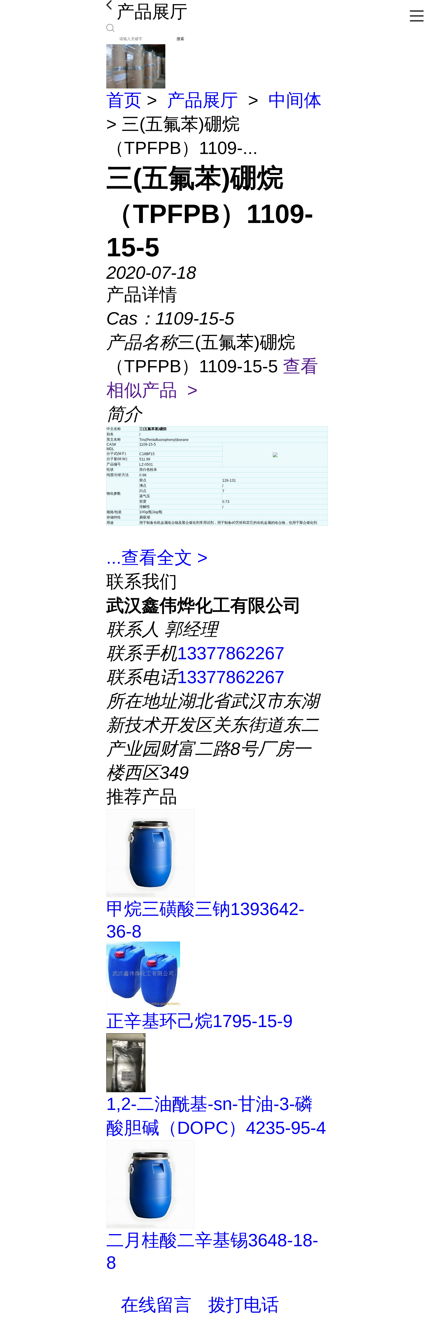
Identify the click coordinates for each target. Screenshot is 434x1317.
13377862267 (230, 653)
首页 (124, 100)
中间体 (295, 100)
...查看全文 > (157, 558)
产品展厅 (202, 100)
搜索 (180, 39)
